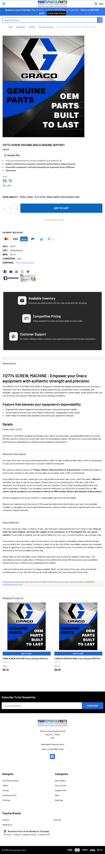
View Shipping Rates (24, 262)
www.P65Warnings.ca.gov (13, 584)
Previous (3, 642)
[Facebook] (5, 271)
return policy (61, 535)
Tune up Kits (60, 785)
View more (11, 170)
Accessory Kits (9, 795)
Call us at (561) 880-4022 (52, 749)
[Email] (10, 271)
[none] (43, 86)
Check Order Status (56, 13)
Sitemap (6, 800)
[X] (22, 271)
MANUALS (7, 824)
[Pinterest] (28, 271)
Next (101, 642)
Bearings (59, 800)
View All (57, 820)
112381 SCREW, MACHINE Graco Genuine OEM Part (25, 658)
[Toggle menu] (4, 3)
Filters (5, 785)
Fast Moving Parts (10, 780)
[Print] (16, 271)
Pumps (5, 790)
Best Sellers (60, 780)
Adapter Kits (61, 790)
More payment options (54, 219)
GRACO (5, 820)
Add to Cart (26, 653)
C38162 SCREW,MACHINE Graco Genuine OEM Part (77, 658)
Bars (57, 795)
